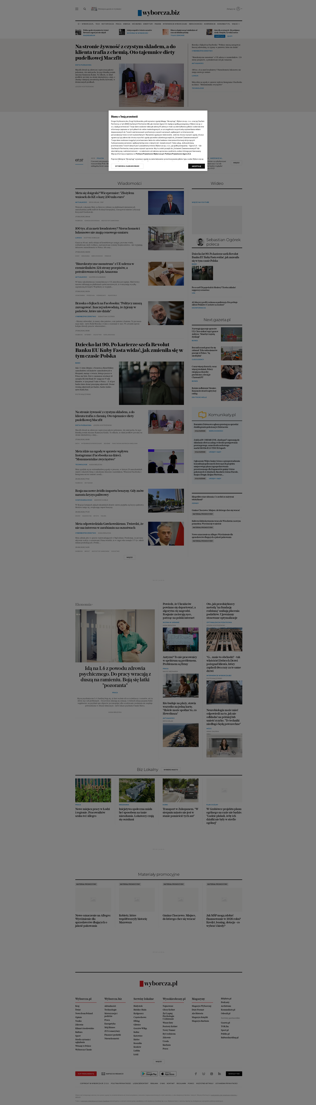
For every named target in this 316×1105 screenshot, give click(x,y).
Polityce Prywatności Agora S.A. (178, 154)
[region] (158, 140)
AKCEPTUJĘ (196, 166)
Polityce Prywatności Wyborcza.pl (150, 154)
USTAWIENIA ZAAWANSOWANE (127, 166)
